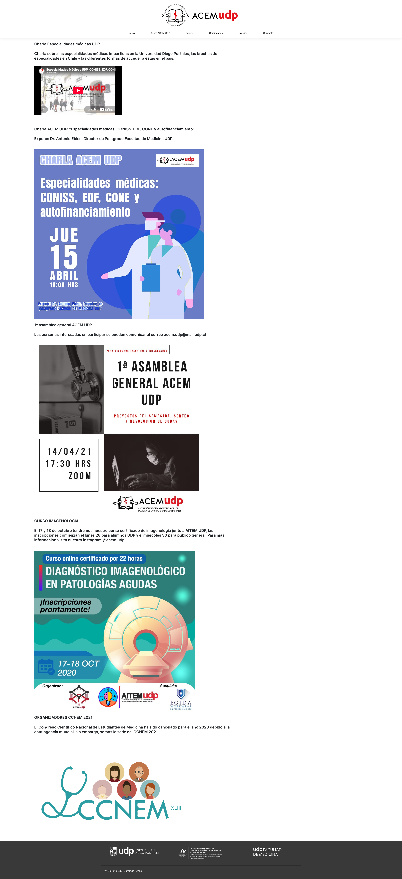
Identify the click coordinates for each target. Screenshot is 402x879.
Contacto (268, 33)
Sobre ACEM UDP (160, 33)
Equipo (189, 33)
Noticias (243, 33)
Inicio (132, 33)
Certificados (216, 33)
